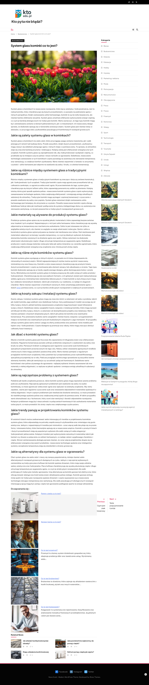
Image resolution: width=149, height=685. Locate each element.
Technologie (108, 138)
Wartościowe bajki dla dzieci (112, 291)
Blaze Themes (95, 677)
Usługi (106, 165)
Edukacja (107, 62)
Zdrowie (107, 176)
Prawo (106, 111)
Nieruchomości (110, 95)
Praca (106, 105)
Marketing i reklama (111, 78)
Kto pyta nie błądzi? (26, 21)
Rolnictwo (108, 122)
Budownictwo (17, 40)
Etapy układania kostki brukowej (36, 652)
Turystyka (107, 149)
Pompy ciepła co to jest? (51, 494)
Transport (107, 143)
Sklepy (106, 127)
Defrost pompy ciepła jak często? (80, 652)
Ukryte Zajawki (109, 154)
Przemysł (107, 116)
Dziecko (107, 57)
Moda (106, 84)
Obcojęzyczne (109, 100)
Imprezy (107, 73)
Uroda (106, 160)
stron (19, 288)
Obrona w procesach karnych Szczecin (116, 200)
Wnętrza (107, 170)
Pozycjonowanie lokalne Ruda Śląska (115, 336)
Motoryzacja (108, 89)
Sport (106, 132)
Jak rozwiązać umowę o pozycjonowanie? (117, 359)
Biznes (106, 46)
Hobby (106, 68)
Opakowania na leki (109, 245)
